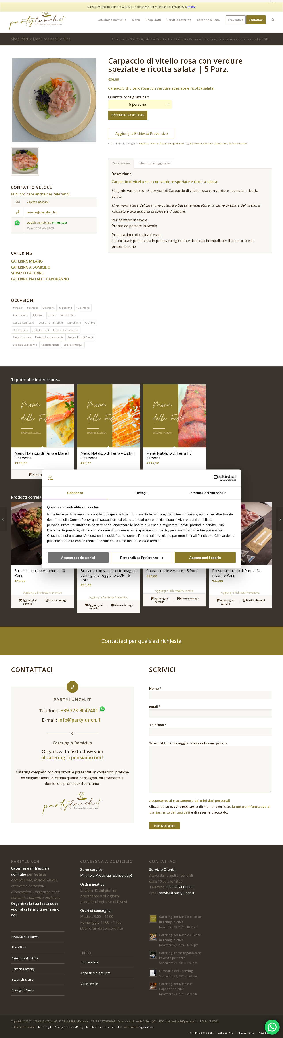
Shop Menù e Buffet (25, 937)
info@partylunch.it (80, 720)
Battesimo (38, 315)
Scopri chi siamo (22, 979)
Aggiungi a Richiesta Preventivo (141, 133)
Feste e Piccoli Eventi (80, 337)
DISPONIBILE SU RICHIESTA (127, 115)
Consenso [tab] (75, 492)
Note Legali (45, 1027)
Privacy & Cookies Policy (68, 1027)
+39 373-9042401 (179, 887)
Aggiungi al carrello (29, 602)
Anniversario (20, 315)
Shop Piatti (19, 947)
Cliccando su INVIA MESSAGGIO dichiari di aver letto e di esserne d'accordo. (209, 806)
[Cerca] (273, 20)
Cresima (90, 322)
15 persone (83, 307)
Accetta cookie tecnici (78, 558)
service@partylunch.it (176, 892)
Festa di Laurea (22, 337)
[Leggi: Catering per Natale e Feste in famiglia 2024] (153, 937)
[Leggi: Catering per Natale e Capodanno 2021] (153, 986)
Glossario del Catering (176, 971)
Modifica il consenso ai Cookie (104, 1027)
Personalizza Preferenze (139, 558)
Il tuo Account (90, 962)
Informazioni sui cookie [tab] (207, 492)
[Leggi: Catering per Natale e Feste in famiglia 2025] (153, 919)
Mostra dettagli (57, 600)
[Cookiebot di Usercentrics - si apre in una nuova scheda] (216, 478)
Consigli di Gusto (23, 990)
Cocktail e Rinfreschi (51, 322)
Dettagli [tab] (142, 492)
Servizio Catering (23, 969)
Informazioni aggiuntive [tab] (155, 163)
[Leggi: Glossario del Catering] (153, 973)
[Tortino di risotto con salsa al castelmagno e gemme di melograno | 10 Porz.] (279, 519)
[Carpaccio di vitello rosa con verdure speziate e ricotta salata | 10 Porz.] (3, 519)
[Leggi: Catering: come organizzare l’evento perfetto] (153, 955)
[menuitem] (112, 20)
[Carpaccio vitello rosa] (54, 100)
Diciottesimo (20, 330)
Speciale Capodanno (25, 344)
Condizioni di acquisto (95, 973)
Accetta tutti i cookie (205, 558)
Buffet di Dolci (68, 315)
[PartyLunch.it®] (37, 20)
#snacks (17, 307)
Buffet (51, 315)
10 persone (65, 307)
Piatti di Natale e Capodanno (167, 143)
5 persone (49, 307)
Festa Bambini (40, 330)
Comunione (74, 322)
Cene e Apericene (23, 322)
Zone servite (89, 984)
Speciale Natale (50, 344)
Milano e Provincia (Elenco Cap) (106, 875)
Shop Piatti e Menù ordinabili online (41, 39)
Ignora (191, 7)
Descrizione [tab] (121, 163)
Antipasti (144, 143)
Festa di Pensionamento (49, 337)
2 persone (32, 307)
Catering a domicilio (25, 958)
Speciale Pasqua (73, 344)
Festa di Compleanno (65, 330)
